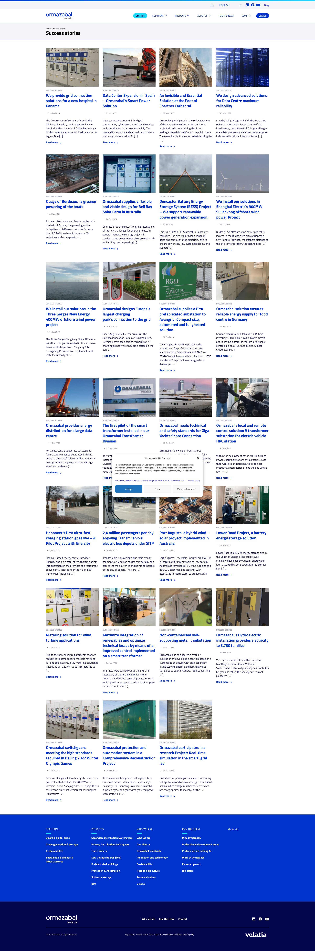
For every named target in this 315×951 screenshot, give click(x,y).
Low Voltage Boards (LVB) (106, 857)
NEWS (245, 15)
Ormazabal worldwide (149, 851)
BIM (93, 884)
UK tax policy (188, 934)
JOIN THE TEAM (226, 15)
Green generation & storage (62, 844)
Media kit (233, 829)
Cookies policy (155, 934)
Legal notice (130, 934)
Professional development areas (200, 844)
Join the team (191, 829)
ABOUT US (202, 15)
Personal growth (191, 864)
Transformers (99, 851)
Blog (266, 5)
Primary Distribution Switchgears (110, 844)
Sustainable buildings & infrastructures (59, 859)
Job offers (188, 871)
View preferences (186, 489)
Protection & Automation (105, 871)
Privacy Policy (194, 480)
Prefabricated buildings (104, 864)
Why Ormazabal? (191, 838)
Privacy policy (142, 934)
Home (48, 28)
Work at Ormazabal (193, 857)
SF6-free (140, 15)
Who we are (145, 829)
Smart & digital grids (58, 838)
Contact (262, 15)
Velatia (141, 884)
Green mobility (54, 851)
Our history (143, 844)
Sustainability (145, 864)
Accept (128, 489)
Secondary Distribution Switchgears (112, 838)
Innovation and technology (152, 857)
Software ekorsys (101, 877)
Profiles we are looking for (197, 851)
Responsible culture (148, 871)
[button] (198, 458)
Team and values (146, 877)
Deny (157, 489)
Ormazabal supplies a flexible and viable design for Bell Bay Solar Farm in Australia (149, 480)
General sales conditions (172, 934)
